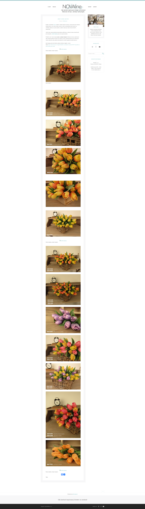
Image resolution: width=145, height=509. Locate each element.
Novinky (89, 6)
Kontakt (95, 6)
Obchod (54, 6)
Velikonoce (65, 21)
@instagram (75, 494)
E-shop (49, 6)
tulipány (54, 24)
